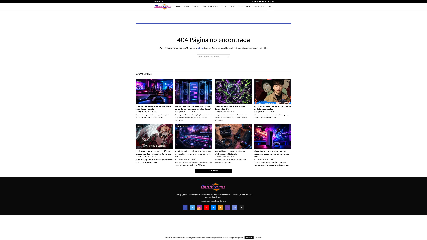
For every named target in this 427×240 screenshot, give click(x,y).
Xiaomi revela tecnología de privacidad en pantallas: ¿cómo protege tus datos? (193, 108)
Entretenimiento (209, 6)
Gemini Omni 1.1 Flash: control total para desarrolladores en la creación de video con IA (193, 154)
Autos (232, 6)
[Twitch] (227, 207)
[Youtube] (206, 207)
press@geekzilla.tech (218, 201)
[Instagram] (199, 207)
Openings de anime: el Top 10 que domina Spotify (230, 108)
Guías (178, 6)
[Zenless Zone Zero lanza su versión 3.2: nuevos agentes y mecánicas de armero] (154, 136)
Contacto (258, 6)
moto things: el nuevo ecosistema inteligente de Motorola (230, 153)
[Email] (213, 207)
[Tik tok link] (273, 1)
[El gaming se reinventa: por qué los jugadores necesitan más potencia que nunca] (272, 136)
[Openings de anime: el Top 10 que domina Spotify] (233, 91)
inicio (200, 48)
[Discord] (270, 1)
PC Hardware (259, 126)
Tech (223, 6)
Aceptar (249, 238)
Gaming (196, 6)
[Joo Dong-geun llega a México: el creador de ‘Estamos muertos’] (272, 91)
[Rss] (220, 207)
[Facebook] (185, 207)
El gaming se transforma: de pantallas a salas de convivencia (153, 108)
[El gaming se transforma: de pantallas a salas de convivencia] (154, 91)
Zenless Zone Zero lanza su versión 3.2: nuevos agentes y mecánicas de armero (153, 153)
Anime (218, 81)
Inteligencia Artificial (182, 126)
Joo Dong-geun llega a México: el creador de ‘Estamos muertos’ (272, 108)
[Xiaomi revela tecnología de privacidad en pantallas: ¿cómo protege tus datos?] (193, 91)
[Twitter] (192, 207)
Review (186, 6)
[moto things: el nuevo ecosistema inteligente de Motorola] (233, 136)
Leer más (258, 237)
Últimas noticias (144, 74)
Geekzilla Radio (244, 6)
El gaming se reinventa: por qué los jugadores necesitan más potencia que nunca (271, 154)
